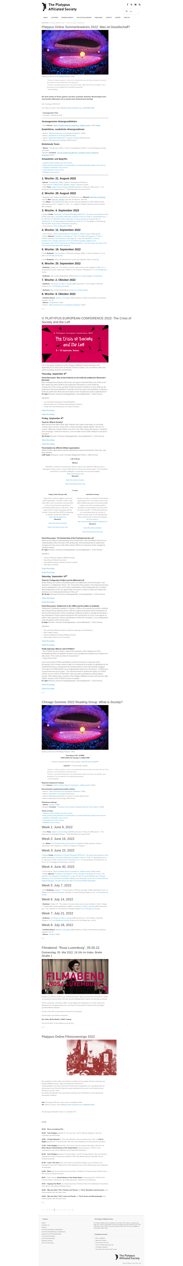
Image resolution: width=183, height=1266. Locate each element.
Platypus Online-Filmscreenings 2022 (68, 1036)
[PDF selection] (65, 245)
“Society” (52, 804)
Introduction (60, 892)
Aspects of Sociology (63, 929)
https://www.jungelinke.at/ (57, 517)
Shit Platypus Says (48, 1243)
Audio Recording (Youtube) (75, 480)
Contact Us (45, 1225)
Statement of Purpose (100, 1240)
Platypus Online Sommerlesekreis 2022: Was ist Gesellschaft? (86, 27)
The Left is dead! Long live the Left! (104, 1244)
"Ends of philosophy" (60, 226)
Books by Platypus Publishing (51, 1234)
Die (48, 1238)
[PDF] (46, 238)
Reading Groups (47, 1240)
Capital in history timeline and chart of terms (57, 163)
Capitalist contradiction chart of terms (55, 167)
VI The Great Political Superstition (75, 881)
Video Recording (48, 410)
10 (64, 1209)
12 (70, 1209)
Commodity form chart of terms (53, 170)
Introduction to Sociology (57, 135)
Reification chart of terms (51, 172)
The (48, 1236)
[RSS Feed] (139, 4)
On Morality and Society (92, 909)
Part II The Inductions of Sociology (62, 238)
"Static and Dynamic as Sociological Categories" (65, 133)
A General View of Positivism (66, 860)
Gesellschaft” (54, 148)
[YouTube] (135, 4)
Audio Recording (48, 414)
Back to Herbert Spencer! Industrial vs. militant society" (72, 234)
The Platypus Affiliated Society (56, 22)
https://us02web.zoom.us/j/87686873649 (80, 108)
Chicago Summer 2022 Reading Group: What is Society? (82, 702)
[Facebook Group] (127, 4)
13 (72, 1209)
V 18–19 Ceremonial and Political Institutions (68, 243)
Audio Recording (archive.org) (75, 484)
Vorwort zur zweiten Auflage (78, 290)
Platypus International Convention (53, 1231)
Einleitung (95, 259)
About (44, 1223)
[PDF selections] (72, 219)
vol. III (71, 216)
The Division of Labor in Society (83, 906)
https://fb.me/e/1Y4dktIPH (90, 762)
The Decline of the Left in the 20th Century (106, 1249)
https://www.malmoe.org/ (75, 474)
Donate (44, 1227)
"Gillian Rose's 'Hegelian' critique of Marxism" (68, 185)
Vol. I (64, 236)
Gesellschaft (53, 182)
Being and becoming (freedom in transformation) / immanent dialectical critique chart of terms (74, 165)
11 (67, 1209)
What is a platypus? (100, 1238)
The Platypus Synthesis (101, 1247)
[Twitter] (131, 4)
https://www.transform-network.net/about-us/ (92, 521)
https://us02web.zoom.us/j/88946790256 (81, 1104)
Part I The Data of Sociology (83, 236)
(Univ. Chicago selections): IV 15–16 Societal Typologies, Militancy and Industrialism (70, 241)
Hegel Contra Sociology (60, 832)
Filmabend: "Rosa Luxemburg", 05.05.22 (70, 947)
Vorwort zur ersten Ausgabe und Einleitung (88, 276)
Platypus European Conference (52, 1229)
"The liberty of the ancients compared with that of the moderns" (78, 807)
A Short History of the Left (101, 1242)
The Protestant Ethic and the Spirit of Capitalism (67, 843)
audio (98, 234)
